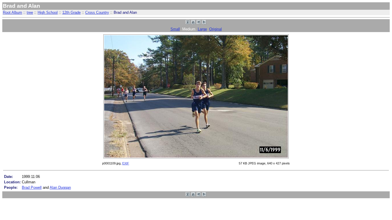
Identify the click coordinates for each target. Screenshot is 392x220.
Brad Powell (32, 187)
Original (215, 29)
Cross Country (97, 12)
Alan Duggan (60, 187)
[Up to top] (188, 23)
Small (175, 29)
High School (48, 12)
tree (30, 12)
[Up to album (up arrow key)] (193, 23)
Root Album (12, 12)
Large (202, 29)
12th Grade (71, 12)
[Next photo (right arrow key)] (204, 23)
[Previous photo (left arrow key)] (199, 23)
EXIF (125, 163)
